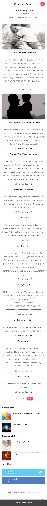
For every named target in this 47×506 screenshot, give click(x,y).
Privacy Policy (19, 493)
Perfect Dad (23, 218)
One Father (23, 377)
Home (10, 493)
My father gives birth (23, 320)
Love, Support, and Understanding (23, 123)
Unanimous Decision (23, 190)
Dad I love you (23, 246)
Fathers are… (24, 341)
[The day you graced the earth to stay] (6, 416)
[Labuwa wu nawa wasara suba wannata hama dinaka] (6, 455)
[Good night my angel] (6, 427)
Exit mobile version (23, 503)
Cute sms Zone (22, 4)
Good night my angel (20, 424)
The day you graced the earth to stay (26, 413)
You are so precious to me (23, 53)
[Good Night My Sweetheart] (6, 444)
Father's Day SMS (25, 89)
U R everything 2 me (23, 285)
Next (30, 398)
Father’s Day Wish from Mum (23, 154)
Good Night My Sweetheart (22, 442)
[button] (4, 4)
